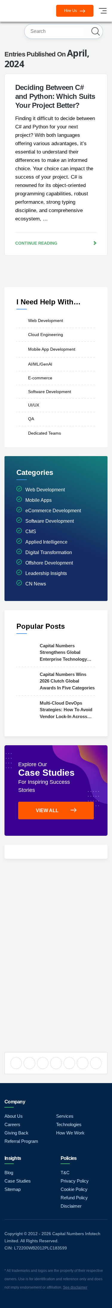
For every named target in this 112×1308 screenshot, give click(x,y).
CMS (30, 531)
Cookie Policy (74, 1189)
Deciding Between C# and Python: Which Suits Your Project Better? (55, 96)
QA (31, 418)
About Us (13, 1116)
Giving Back (16, 1132)
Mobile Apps (38, 500)
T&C (65, 1172)
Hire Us (71, 10)
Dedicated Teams (44, 433)
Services (64, 1116)
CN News (35, 583)
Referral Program (21, 1141)
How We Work (70, 1132)
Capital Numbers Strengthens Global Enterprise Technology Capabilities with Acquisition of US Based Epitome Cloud (66, 653)
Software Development (49, 391)
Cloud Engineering (45, 334)
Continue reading (36, 243)
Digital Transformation (48, 552)
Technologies (69, 1124)
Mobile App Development (51, 349)
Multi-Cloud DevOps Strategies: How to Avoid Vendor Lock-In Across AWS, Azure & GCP (66, 710)
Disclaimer (71, 1206)
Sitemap (12, 1189)
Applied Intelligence (46, 542)
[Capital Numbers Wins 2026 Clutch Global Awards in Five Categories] (26, 681)
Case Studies (17, 1180)
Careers (12, 1124)
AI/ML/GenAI (40, 364)
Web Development (45, 320)
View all (47, 810)
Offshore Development (49, 562)
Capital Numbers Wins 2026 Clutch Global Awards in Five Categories (67, 681)
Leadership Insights (46, 573)
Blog (8, 1172)
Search (95, 31)
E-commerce (40, 377)
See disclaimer (75, 1287)
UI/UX (33, 405)
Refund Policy (74, 1197)
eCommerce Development (53, 510)
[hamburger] (103, 10)
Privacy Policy (75, 1180)
